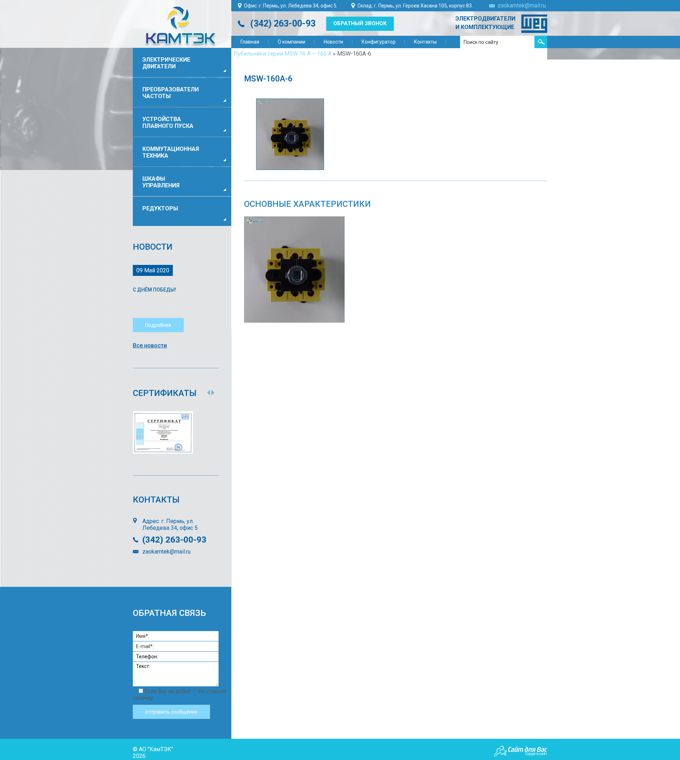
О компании (291, 42)
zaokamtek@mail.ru (522, 5)
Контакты (425, 42)
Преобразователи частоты (170, 93)
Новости (333, 42)
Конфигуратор (379, 42)
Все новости (150, 345)
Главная (249, 42)
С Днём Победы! (154, 290)
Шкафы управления (161, 182)
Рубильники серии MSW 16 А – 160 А (283, 53)
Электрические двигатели (166, 63)
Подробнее (158, 325)
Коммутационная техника (170, 152)
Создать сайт (536, 754)
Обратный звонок (360, 23)
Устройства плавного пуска (167, 122)
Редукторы (160, 208)
